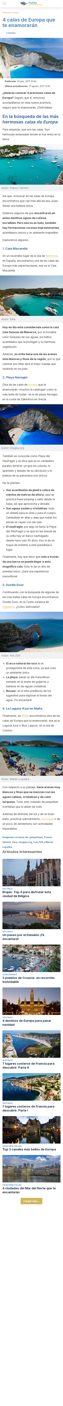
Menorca (51, 255)
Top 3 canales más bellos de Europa (29, 1149)
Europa (33, 384)
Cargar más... (31, 1201)
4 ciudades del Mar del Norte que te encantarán (29, 1190)
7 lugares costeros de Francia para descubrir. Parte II (28, 1065)
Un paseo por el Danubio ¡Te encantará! (23, 937)
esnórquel (47, 818)
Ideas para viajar (10, 12)
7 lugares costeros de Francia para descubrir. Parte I (28, 1108)
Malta (26, 715)
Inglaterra (8, 606)
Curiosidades (9, 974)
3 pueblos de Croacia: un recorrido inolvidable (28, 980)
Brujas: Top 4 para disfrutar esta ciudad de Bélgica (26, 894)
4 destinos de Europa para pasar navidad (26, 1022)
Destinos (7, 889)
